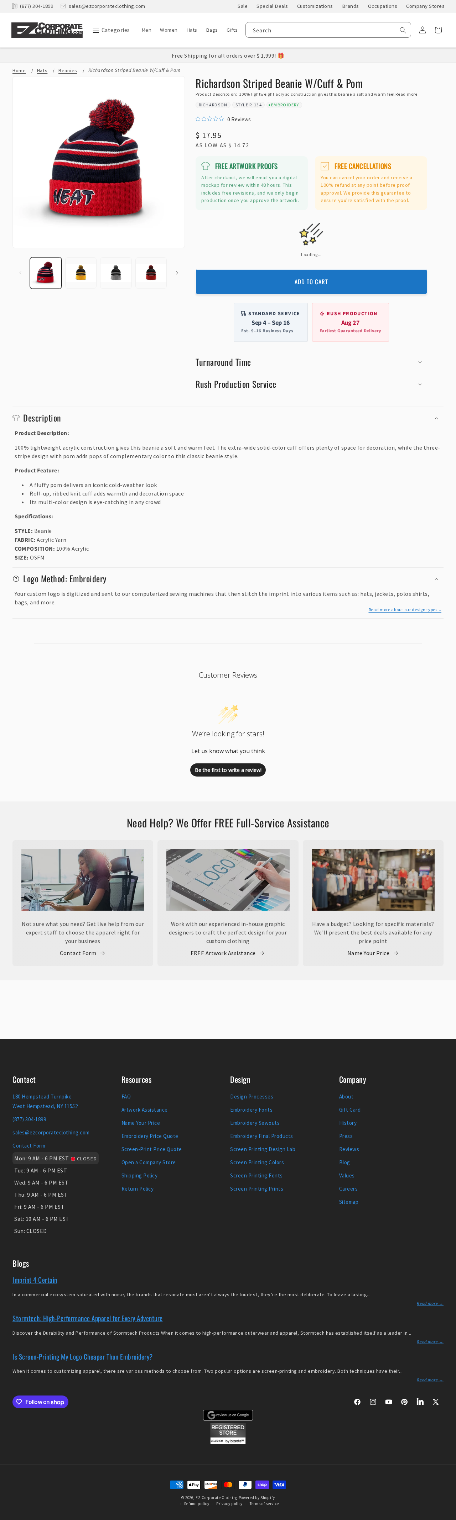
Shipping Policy (139, 1175)
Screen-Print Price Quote (151, 1149)
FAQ (126, 1096)
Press (346, 1136)
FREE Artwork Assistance (223, 953)
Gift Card (350, 1109)
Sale (243, 6)
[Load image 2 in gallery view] (81, 273)
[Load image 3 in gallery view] (116, 273)
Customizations (315, 6)
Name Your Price (368, 953)
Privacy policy (229, 1503)
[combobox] (328, 29)
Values (347, 1175)
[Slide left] (20, 273)
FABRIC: (25, 540)
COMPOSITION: (35, 549)
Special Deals (272, 6)
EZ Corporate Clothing (217, 1497)
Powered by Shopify (257, 1497)
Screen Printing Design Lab (262, 1149)
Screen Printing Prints (256, 1188)
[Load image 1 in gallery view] (46, 273)
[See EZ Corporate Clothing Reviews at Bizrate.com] (228, 1442)
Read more (406, 94)
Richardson (213, 104)
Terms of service (264, 1503)
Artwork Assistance (144, 1109)
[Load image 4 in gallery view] (151, 273)
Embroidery (285, 104)
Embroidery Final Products (261, 1136)
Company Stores (425, 6)
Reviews (349, 1149)
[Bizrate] (446, 1516)
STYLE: (24, 531)
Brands (350, 6)
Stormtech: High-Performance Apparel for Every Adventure (87, 1318)
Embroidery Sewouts (255, 1122)
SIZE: (22, 558)
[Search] (403, 30)
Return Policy (137, 1188)
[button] (110, 30)
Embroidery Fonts (251, 1109)
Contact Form (78, 953)
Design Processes (251, 1096)
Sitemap (349, 1201)
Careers (348, 1188)
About (346, 1096)
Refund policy (196, 1503)
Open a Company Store (148, 1162)
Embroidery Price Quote (149, 1136)
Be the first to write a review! (228, 770)
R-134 (255, 104)
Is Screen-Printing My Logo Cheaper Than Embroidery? (82, 1356)
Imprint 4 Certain (34, 1280)
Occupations (383, 6)
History (348, 1122)
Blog (344, 1162)
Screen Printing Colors (257, 1162)
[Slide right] (177, 273)
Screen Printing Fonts (256, 1175)
